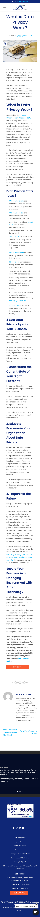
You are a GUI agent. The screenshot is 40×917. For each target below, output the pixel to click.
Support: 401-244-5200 (20, 884)
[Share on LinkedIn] (26, 682)
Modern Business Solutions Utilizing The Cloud (10, 732)
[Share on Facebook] (14, 682)
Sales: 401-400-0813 (20, 888)
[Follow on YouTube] (23, 828)
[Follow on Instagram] (17, 828)
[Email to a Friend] (22, 682)
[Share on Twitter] (18, 682)
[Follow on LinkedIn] (20, 828)
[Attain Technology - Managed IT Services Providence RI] (20, 7)
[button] (4, 7)
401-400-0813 (23, 1)
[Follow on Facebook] (14, 828)
